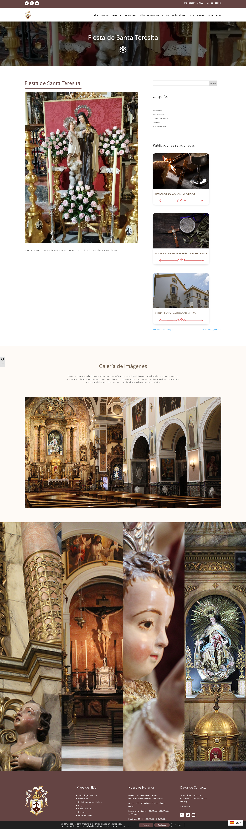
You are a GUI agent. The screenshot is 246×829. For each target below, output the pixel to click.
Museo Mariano (159, 126)
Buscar (213, 83)
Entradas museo (85, 815)
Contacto (201, 15)
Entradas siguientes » (212, 329)
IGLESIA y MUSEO (195, 3)
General (156, 122)
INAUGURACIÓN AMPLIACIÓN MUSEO (175, 313)
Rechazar (162, 825)
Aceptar (146, 825)
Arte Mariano (158, 114)
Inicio (96, 15)
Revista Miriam (178, 15)
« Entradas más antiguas (163, 329)
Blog (167, 15)
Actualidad (157, 110)
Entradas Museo (214, 15)
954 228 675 (216, 3)
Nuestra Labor (130, 15)
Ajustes (178, 825)
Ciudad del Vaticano (161, 118)
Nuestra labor (84, 799)
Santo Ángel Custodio (110, 15)
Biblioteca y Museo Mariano (151, 15)
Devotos (191, 15)
